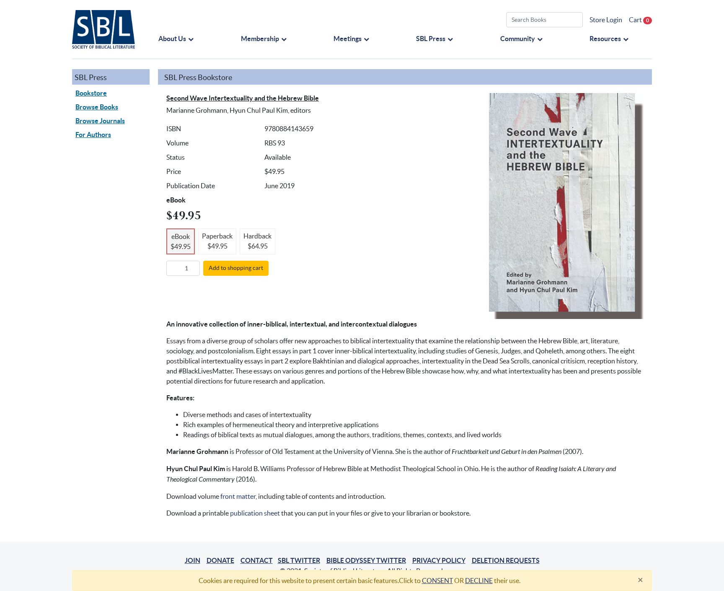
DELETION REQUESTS (506, 560)
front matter (238, 496)
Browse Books (96, 107)
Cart (639, 19)
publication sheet (255, 513)
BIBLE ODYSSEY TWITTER (366, 560)
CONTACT (256, 560)
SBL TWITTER (299, 560)
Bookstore (91, 93)
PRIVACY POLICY (438, 560)
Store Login (606, 19)
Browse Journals (100, 120)
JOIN (192, 560)
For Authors (93, 134)
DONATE (220, 560)
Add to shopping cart (236, 267)
